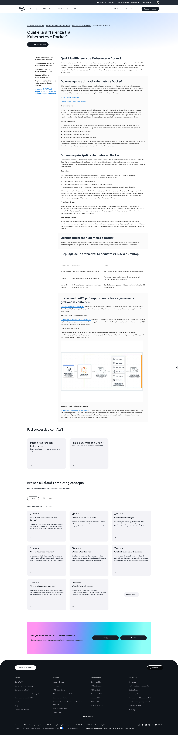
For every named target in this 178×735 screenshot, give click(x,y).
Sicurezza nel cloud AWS (24, 698)
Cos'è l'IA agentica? (22, 690)
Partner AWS (57, 712)
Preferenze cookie (72, 728)
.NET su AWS (95, 690)
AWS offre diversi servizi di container (72, 306)
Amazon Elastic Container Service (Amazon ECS (76, 319)
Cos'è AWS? (19, 682)
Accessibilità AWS (135, 706)
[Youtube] (156, 725)
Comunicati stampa (22, 710)
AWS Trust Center (59, 690)
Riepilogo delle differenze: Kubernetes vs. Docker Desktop (45, 83)
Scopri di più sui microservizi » (70, 97)
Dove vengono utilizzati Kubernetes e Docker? (44, 64)
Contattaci (132, 682)
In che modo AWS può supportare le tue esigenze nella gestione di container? (46, 91)
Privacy (17, 728)
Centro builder (96, 682)
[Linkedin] (146, 725)
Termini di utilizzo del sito (31, 728)
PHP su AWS (95, 702)
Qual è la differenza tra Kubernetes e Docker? (44, 58)
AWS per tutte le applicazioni (81, 25)
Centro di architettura (60, 698)
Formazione (57, 686)
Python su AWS (96, 694)
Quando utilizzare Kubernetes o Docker (43, 76)
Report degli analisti (60, 708)
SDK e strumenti (96, 686)
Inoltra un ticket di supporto (139, 686)
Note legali (132, 710)
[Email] (162, 725)
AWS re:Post (133, 690)
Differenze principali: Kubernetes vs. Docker (43, 70)
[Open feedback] (176, 367)
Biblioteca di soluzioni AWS (63, 694)
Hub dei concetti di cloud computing (58, 25)
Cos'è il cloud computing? (35, 25)
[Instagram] (149, 725)
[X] (139, 725)
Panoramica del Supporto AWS (140, 698)
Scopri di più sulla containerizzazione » (73, 102)
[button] (42, 9)
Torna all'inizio (88, 716)
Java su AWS (95, 698)
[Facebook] (142, 725)
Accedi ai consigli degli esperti (139, 702)
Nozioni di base (58, 682)
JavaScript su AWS (97, 706)
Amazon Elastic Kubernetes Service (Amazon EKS (76, 410)
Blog (16, 706)
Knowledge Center (135, 694)
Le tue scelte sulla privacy (51, 728)
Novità (17, 702)
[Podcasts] (159, 725)
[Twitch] (152, 725)
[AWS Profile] (157, 2)
